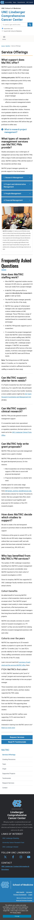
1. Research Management (13, 178)
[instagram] (21, 857)
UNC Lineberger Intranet (10, 847)
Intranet (29, 892)
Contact (4, 788)
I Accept (17, 916)
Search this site (8, 28)
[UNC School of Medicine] (17, 884)
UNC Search (29, 2)
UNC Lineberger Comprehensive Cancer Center (13, 15)
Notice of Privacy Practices (24, 898)
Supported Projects (8, 773)
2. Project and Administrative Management (15, 185)
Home (3, 46)
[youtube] (28, 857)
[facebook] (13, 857)
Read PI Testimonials (17, 742)
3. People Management (12, 194)
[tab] (17, 131)
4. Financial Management (13, 200)
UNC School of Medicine (11, 8)
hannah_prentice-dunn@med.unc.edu (19, 491)
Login (30, 894)
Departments (21, 2)
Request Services (17, 737)
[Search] (29, 25)
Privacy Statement (20, 894)
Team (4, 764)
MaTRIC (8, 46)
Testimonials (6, 778)
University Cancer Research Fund (13, 842)
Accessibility (8, 2)
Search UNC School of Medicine (12, 31)
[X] (5, 857)
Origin (4, 769)
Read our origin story (8, 728)
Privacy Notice (17, 912)
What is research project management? (15, 130)
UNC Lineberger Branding (10, 838)
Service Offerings (8, 755)
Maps (14, 2)
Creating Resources (8, 759)
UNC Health (20, 892)
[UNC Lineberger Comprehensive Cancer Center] (17, 809)
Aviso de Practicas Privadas (24, 900)
